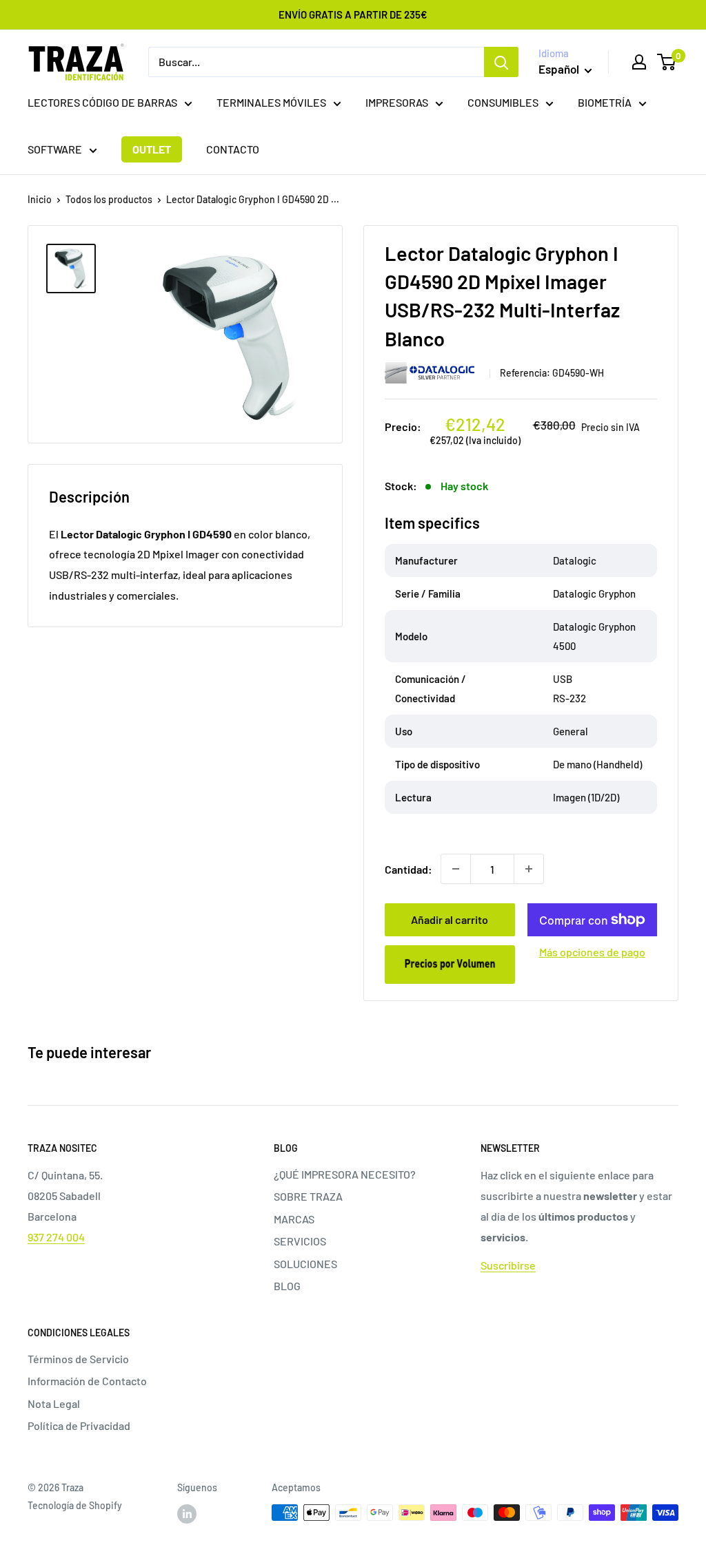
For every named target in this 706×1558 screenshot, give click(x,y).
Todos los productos (108, 199)
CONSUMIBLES (502, 102)
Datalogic (432, 372)
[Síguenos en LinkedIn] (186, 1514)
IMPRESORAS (396, 102)
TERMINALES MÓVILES (271, 102)
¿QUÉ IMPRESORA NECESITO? (345, 1174)
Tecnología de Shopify (75, 1505)
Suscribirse (508, 1265)
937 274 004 (56, 1236)
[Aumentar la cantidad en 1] (528, 868)
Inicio (40, 199)
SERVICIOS (300, 1241)
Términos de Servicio (78, 1358)
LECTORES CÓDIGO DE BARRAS (102, 102)
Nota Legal (54, 1403)
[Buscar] (501, 62)
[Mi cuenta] (639, 62)
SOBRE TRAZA (308, 1196)
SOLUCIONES (305, 1263)
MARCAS (294, 1218)
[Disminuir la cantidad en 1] (455, 868)
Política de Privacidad (79, 1425)
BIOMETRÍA (605, 102)
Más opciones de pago (592, 951)
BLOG (287, 1285)
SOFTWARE (55, 149)
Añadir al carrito (449, 919)
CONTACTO (232, 149)
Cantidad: (408, 869)
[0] (667, 62)
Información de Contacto (87, 1380)
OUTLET (151, 149)
